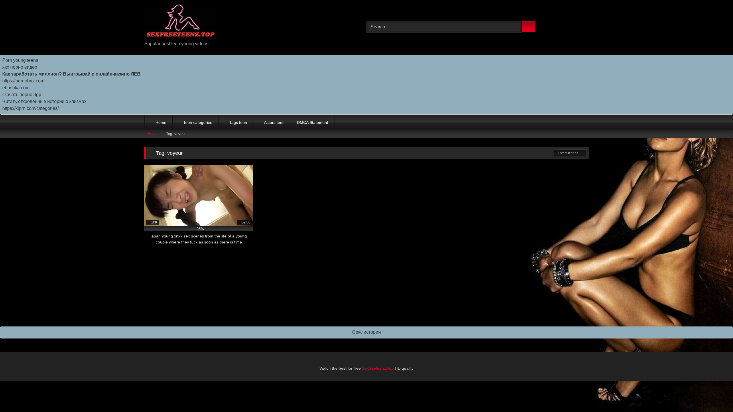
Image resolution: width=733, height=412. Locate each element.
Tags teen (238, 122)
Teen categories (197, 122)
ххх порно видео (19, 67)
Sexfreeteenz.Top (378, 368)
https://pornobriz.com (23, 80)
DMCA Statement (312, 122)
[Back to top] (716, 395)
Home (160, 122)
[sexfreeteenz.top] (180, 22)
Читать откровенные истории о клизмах (44, 101)
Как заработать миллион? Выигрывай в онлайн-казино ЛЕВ (71, 74)
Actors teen (274, 122)
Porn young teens (20, 60)
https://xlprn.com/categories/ (30, 108)
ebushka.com (15, 87)
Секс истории (366, 332)
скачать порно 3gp (21, 94)
